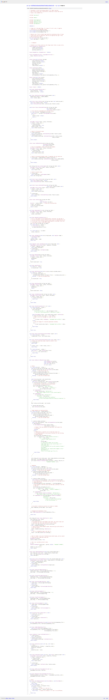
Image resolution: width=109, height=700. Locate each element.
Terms (13, 698)
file (50, 8)
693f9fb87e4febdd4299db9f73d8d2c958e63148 (42, 5)
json (107, 698)
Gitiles (7, 698)
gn (27, 5)
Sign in (106, 1)
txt (104, 698)
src (56, 5)
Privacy (10, 698)
